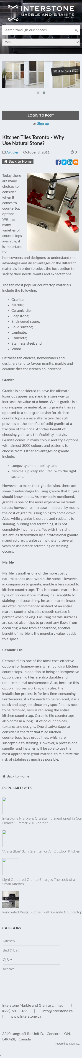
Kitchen (9, 941)
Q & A (7, 960)
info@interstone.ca (57, 1011)
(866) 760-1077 (14, 1011)
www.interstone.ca (25, 1016)
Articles (12, 152)
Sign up (43, 123)
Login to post (41, 115)
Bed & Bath (11, 950)
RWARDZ (74, 1043)
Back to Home (20, 161)
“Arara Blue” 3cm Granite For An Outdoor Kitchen (41, 851)
